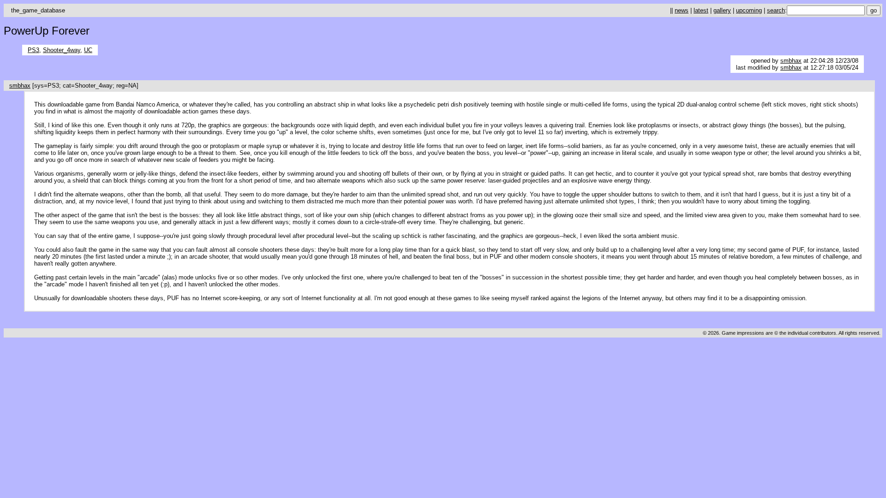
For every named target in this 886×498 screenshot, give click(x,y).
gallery (722, 10)
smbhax (791, 60)
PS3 (33, 50)
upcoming (749, 10)
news (681, 10)
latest (701, 10)
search (776, 10)
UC (88, 50)
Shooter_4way (61, 50)
